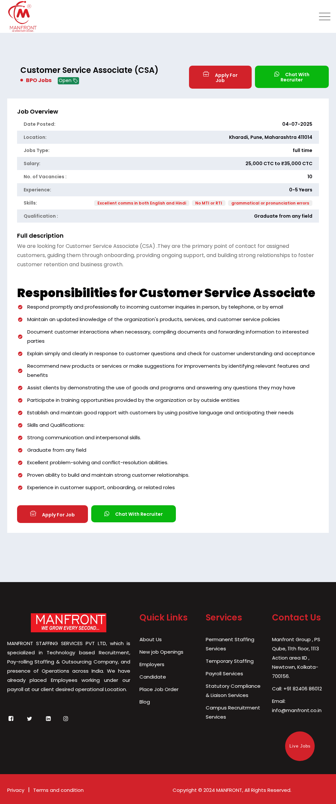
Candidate (152, 676)
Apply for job (226, 78)
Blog (144, 701)
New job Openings (161, 651)
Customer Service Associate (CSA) (89, 70)
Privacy (15, 790)
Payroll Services (224, 673)
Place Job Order (158, 689)
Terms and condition (58, 790)
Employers (151, 664)
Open (66, 80)
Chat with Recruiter (295, 77)
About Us (150, 639)
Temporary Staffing (230, 661)
